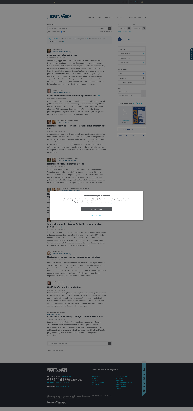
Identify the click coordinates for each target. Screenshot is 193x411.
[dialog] (96, 205)
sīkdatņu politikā (112, 203)
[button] (96, 215)
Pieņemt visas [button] (96, 209)
